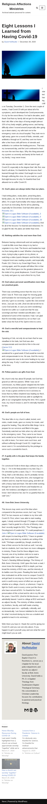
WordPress (22, 801)
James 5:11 (7, 347)
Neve (4, 801)
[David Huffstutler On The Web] (31, 711)
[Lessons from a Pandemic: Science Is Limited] (32, 741)
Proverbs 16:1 (7, 211)
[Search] (37, 8)
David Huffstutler (10, 42)
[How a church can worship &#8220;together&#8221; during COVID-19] (11, 764)
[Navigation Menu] (42, 8)
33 (41, 220)
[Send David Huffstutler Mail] (26, 711)
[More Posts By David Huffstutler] (36, 711)
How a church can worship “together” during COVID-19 (9, 772)
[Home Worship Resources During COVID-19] (12, 743)
